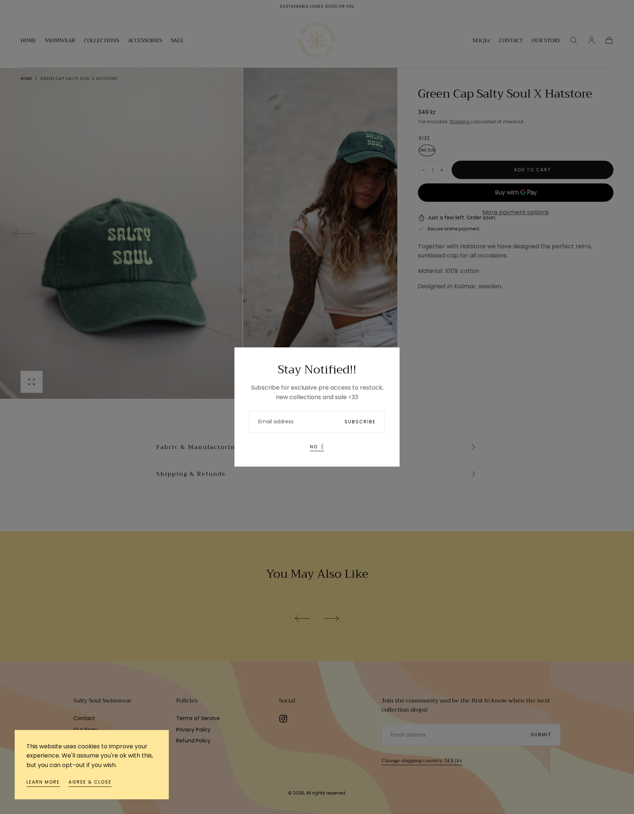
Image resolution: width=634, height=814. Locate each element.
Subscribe (360, 422)
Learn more (43, 782)
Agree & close (90, 782)
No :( (317, 446)
